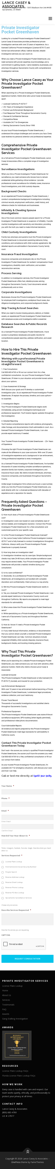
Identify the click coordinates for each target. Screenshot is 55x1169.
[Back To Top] (27, 1152)
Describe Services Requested (16, 910)
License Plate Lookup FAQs (15, 1071)
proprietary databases (18, 335)
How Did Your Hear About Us (15, 836)
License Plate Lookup (13, 862)
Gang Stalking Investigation (15, 1018)
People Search (11, 872)
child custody (33, 243)
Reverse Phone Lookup (14, 887)
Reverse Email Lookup (14, 882)
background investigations (31, 199)
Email (5, 811)
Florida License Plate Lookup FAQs (18, 1075)
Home (5, 990)
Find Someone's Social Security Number (21, 867)
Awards (5, 1014)
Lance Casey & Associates (16, 4)
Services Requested (11, 855)
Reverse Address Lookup (14, 877)
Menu (50, 18)
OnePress (16, 1162)
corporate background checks (36, 303)
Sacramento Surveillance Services (18, 898)
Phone (5, 798)
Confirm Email (7, 831)
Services (6, 999)
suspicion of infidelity (37, 221)
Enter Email (6, 821)
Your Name (7, 786)
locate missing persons (25, 313)
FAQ (4, 1009)
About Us (6, 995)
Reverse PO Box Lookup (14, 893)
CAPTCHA (5, 935)
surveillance (21, 183)
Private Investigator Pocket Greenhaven (27, 130)
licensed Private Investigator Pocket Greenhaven (20, 430)
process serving (38, 281)
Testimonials (8, 1004)
